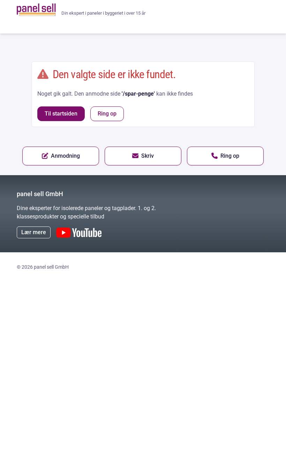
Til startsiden (61, 113)
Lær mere (33, 232)
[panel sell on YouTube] (78, 233)
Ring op (107, 113)
